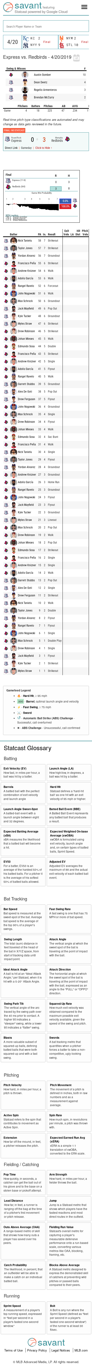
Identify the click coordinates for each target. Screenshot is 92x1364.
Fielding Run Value (61, 1227)
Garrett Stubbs (26, 384)
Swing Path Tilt (14, 1004)
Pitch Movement (60, 1085)
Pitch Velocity (13, 1085)
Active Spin (11, 1115)
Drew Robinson (26, 331)
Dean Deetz (40, 82)
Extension (10, 1138)
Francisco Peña (27, 263)
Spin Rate (55, 1115)
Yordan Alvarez (26, 255)
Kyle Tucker (24, 316)
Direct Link (11, 148)
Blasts (8, 1038)
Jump (53, 1201)
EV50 (7, 862)
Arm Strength (58, 1174)
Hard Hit (28, 696)
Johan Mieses (26, 338)
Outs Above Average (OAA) (22, 1227)
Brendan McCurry (44, 97)
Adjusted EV (57, 862)
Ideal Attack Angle (16, 969)
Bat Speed (10, 909)
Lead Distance (13, 1201)
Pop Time (10, 1174)
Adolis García (25, 278)
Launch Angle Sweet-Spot (21, 809)
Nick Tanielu (25, 240)
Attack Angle (57, 939)
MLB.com (81, 1350)
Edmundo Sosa (26, 346)
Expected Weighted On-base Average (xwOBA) (69, 833)
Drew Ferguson (26, 399)
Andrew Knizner (27, 270)
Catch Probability (15, 1265)
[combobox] (46, 26)
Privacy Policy (37, 1350)
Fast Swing (30, 707)
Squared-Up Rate (60, 1004)
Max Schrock (25, 301)
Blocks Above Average (64, 1265)
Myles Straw (25, 323)
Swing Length (13, 939)
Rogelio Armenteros (45, 90)
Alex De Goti (25, 391)
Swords (54, 1038)
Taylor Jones (25, 248)
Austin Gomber (42, 74)
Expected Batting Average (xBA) (21, 833)
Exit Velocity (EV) (15, 768)
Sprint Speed (12, 1306)
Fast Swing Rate (60, 909)
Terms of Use (14, 1350)
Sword (27, 713)
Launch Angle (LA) (61, 768)
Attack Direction (60, 969)
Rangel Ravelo (26, 286)
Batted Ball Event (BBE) (64, 809)
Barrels (8, 787)
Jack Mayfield (26, 308)
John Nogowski (26, 293)
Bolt (52, 1306)
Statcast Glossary (27, 747)
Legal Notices (61, 1350)
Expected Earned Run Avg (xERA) (67, 1140)
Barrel (30, 701)
